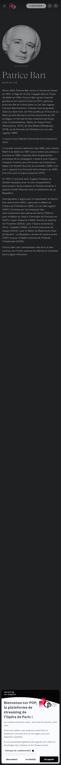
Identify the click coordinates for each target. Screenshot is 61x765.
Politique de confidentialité (18, 750)
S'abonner (36, 6)
